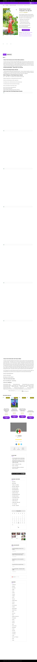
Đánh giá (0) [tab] (9, 54)
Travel (13, 635)
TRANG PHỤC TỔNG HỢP (12, 5)
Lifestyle (13, 606)
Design (13, 589)
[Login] (33, 1)
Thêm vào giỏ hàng (6, 417)
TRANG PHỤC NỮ (15, 500)
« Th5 (18, 526)
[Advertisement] (18, 650)
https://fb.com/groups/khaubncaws (8, 373)
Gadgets (13, 595)
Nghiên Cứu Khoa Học (15, 616)
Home (3, 5)
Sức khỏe (13, 630)
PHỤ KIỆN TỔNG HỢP (15, 491)
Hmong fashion (25, 34)
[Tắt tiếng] (21, 473)
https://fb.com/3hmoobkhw (7, 375)
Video (13, 638)
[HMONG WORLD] (18, 3)
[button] (16, 10)
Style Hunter (14, 627)
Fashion (22, 34)
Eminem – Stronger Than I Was (16, 464)
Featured (13, 594)
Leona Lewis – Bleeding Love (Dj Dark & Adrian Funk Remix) (18, 468)
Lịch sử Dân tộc (14, 605)
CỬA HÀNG (7, 5)
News (13, 614)
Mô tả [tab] (5, 54)
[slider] (23, 473)
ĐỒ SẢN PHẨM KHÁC (15, 489)
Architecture (14, 584)
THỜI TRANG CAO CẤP (26, 32)
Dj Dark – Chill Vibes (15, 465)
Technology (14, 632)
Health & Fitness (14, 600)
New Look (13, 613)
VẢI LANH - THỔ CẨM (15, 505)
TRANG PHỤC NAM (15, 499)
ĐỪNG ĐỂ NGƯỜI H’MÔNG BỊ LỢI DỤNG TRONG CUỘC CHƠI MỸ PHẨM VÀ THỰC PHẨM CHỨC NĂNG (18, 461)
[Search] (33, 3)
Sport (13, 624)
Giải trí (13, 597)
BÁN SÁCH (13, 481)
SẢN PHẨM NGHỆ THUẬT (16, 494)
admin (18, 435)
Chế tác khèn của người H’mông (18, 564)
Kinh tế (13, 603)
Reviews (13, 622)
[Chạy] (12, 473)
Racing (13, 619)
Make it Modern (14, 608)
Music (13, 611)
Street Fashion (14, 625)
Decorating (13, 587)
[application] (18, 474)
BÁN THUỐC (14, 483)
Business (13, 586)
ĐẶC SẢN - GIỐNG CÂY (15, 486)
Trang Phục (14, 633)
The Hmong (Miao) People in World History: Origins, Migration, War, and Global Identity (18, 458)
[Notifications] (29, 1)
